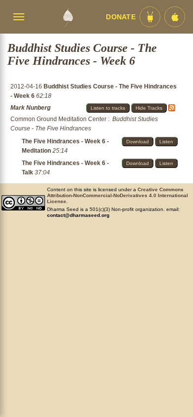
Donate (121, 17)
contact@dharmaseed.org (78, 215)
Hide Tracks (149, 108)
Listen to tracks (108, 108)
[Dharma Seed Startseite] (68, 17)
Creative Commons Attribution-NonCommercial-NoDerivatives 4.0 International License (117, 195)
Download (137, 141)
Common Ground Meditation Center (58, 119)
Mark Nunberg (30, 107)
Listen (166, 141)
